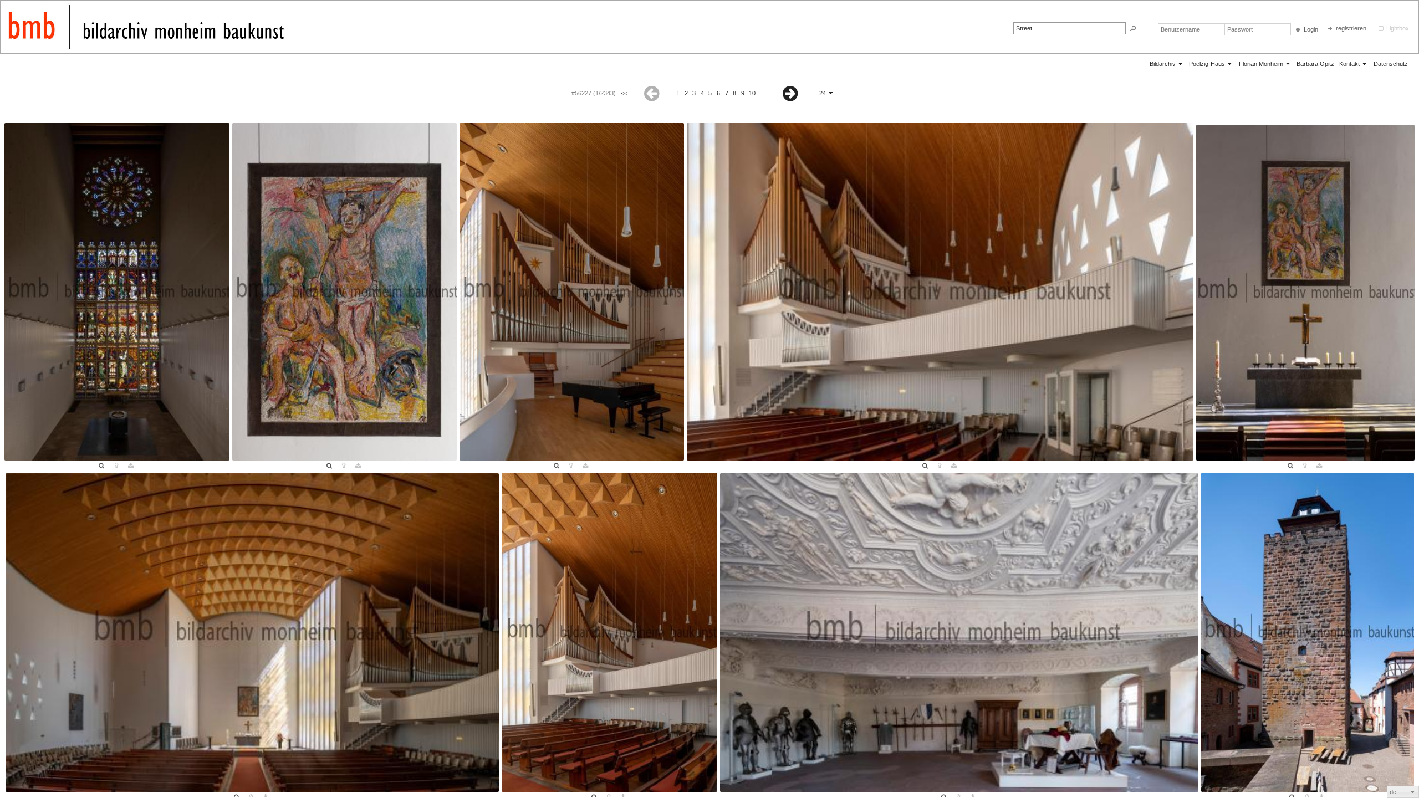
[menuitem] (1167, 63)
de (1393, 792)
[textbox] (1069, 28)
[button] (1133, 28)
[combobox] (1403, 792)
